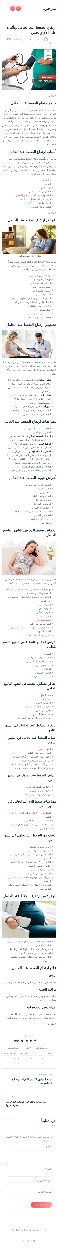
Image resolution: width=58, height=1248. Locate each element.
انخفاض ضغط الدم (23, 579)
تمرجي (49, 8)
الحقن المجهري (14, 1048)
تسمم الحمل (19, 1059)
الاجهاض (28, 1048)
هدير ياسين (38, 39)
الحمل (49, 1053)
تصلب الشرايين (44, 620)
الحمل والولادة (26, 39)
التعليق (48, 1146)
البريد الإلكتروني (44, 1180)
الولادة (40, 1053)
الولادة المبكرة (10, 1053)
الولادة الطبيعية (27, 1053)
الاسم (48, 1169)
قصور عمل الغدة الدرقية (39, 635)
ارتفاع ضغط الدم (28, 133)
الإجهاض (47, 702)
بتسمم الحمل (20, 262)
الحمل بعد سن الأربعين (26, 195)
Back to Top (30, 1241)
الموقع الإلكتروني (44, 1192)
